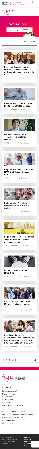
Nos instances (7, 402)
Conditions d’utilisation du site (29, 444)
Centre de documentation (18, 5)
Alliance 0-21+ (7, 423)
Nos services (7, 397)
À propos (6, 388)
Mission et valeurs (9, 394)
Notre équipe (7, 400)
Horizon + (28, 2)
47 (35, 360)
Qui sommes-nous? (9, 391)
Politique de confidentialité (12, 405)
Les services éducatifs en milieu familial (17, 415)
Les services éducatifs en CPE (14, 417)
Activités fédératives (13, 411)
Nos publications (8, 420)
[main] (19, 191)
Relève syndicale (15, 2)
